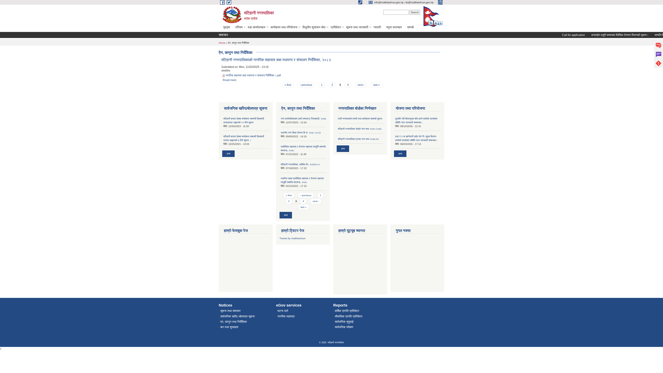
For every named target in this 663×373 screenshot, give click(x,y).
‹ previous (306, 84)
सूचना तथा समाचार (230, 311)
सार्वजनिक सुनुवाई (344, 321)
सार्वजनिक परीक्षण (344, 327)
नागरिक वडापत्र (286, 316)
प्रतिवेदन (336, 27)
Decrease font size (441, 23)
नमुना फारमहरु (394, 27)
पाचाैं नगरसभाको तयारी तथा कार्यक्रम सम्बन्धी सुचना (360, 118)
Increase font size (430, 22)
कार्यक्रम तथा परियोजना (284, 27)
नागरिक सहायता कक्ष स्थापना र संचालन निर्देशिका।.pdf (253, 75)
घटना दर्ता (282, 311)
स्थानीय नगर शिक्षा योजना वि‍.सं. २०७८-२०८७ (301, 132)
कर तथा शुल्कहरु (229, 327)
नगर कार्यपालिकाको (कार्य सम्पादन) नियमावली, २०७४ (303, 118)
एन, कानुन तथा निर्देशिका (233, 321)
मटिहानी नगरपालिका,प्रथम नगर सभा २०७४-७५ (358, 139)
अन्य (228, 153)
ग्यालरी (377, 27)
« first (288, 84)
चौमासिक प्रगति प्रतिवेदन (348, 316)
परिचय (239, 27)
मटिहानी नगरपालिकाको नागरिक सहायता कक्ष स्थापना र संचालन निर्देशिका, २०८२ (276, 60)
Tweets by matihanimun (292, 238)
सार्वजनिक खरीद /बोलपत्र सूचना (237, 316)
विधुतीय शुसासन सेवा (313, 27)
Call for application (567, 35)
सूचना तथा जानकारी (357, 27)
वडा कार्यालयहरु (256, 27)
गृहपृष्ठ (226, 27)
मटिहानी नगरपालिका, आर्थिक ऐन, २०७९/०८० (300, 164)
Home (222, 42)
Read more (229, 80)
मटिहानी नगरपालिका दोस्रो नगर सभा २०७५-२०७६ (360, 128)
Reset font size (436, 23)
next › (361, 84)
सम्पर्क (410, 27)
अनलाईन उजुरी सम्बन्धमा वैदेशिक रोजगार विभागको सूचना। (613, 35)
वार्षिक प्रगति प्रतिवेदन (347, 311)
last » (376, 84)
